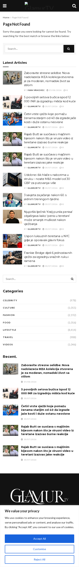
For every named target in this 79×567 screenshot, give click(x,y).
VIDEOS (8, 344)
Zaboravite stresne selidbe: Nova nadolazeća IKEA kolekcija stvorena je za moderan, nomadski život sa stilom (47, 370)
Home (6, 17)
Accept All (39, 538)
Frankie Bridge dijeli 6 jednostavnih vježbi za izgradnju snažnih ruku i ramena (48, 257)
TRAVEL (8, 337)
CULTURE (9, 307)
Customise (39, 549)
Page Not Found (20, 17)
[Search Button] (74, 6)
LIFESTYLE (9, 329)
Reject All (39, 559)
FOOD (7, 322)
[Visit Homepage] (39, 6)
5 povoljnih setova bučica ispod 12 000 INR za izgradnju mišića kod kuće (48, 391)
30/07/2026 (51, 106)
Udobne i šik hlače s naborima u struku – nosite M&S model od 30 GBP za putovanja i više (47, 179)
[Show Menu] (5, 6)
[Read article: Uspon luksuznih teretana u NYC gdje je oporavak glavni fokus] (12, 241)
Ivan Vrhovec (36, 90)
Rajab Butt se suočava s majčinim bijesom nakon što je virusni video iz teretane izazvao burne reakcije (48, 138)
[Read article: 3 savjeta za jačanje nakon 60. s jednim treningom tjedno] (12, 200)
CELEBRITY (10, 300)
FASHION (9, 315)
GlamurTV (34, 106)
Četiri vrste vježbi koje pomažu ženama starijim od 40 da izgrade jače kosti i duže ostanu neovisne (50, 118)
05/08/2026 (55, 90)
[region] (39, 536)
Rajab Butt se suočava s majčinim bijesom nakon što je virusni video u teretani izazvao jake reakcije (48, 158)
